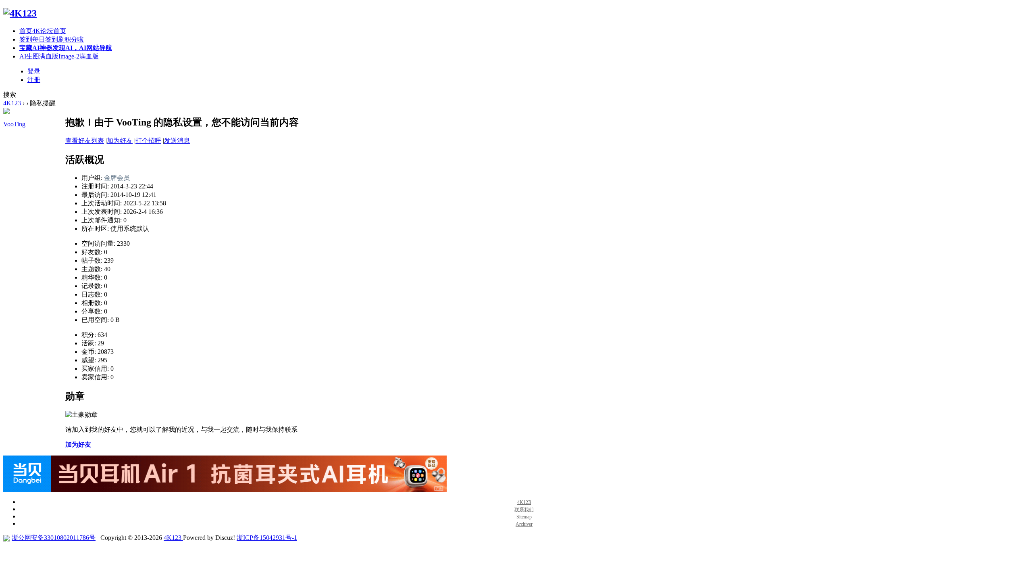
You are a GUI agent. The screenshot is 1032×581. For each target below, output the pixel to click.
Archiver (524, 524)
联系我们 (524, 510)
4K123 (12, 103)
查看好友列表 (84, 140)
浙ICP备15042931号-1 (267, 537)
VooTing (14, 124)
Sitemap (524, 517)
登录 (33, 71)
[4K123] (20, 13)
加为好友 (120, 140)
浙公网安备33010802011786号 (54, 537)
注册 (33, 79)
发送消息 (177, 140)
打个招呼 (148, 140)
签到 (51, 39)
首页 (42, 30)
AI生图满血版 (59, 56)
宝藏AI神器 (65, 47)
